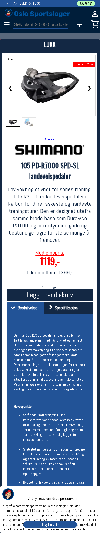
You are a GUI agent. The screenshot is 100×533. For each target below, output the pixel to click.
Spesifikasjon (65, 308)
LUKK (50, 44)
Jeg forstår (50, 525)
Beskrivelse (26, 308)
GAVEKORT (86, 3)
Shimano (50, 139)
